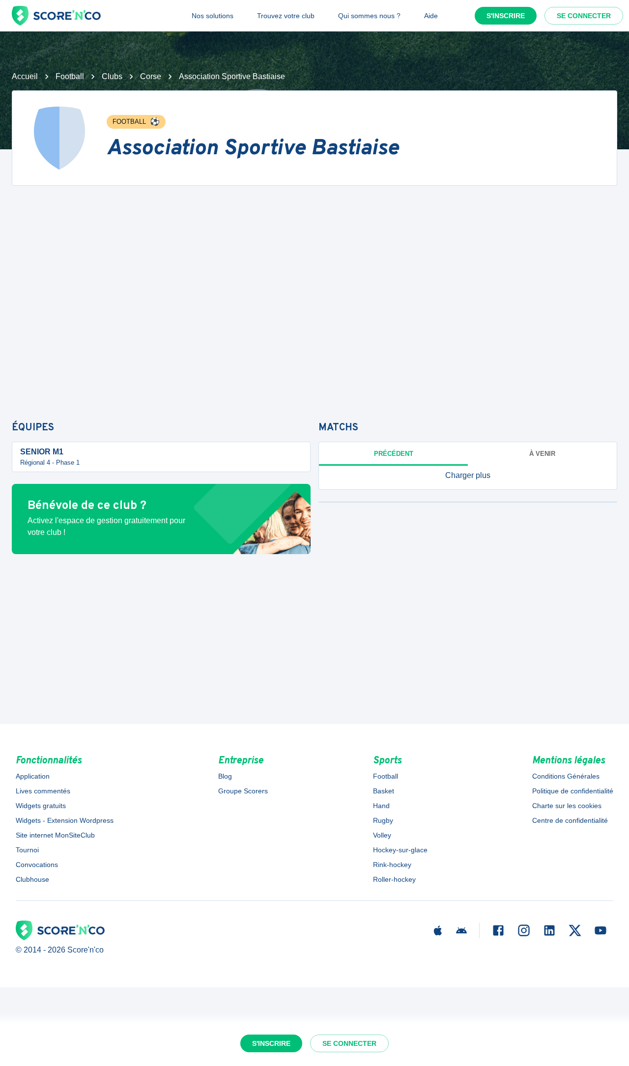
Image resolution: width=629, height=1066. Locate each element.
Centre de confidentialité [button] (570, 820)
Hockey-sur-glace (400, 850)
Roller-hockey (394, 879)
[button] (468, 475)
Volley (382, 835)
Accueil (25, 76)
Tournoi (27, 850)
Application (33, 776)
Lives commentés (43, 791)
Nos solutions (212, 16)
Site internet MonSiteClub (55, 835)
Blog (225, 776)
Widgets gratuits (41, 806)
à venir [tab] (542, 453)
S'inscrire (505, 16)
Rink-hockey (392, 865)
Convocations (37, 865)
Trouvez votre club (285, 16)
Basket (383, 791)
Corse (150, 76)
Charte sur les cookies (566, 806)
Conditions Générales (566, 776)
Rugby (383, 820)
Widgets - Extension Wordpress (65, 820)
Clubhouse (32, 879)
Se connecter (584, 16)
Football (70, 76)
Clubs (112, 76)
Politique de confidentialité (572, 791)
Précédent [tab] (393, 453)
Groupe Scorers (243, 791)
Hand (381, 806)
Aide (431, 16)
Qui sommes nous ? (369, 16)
